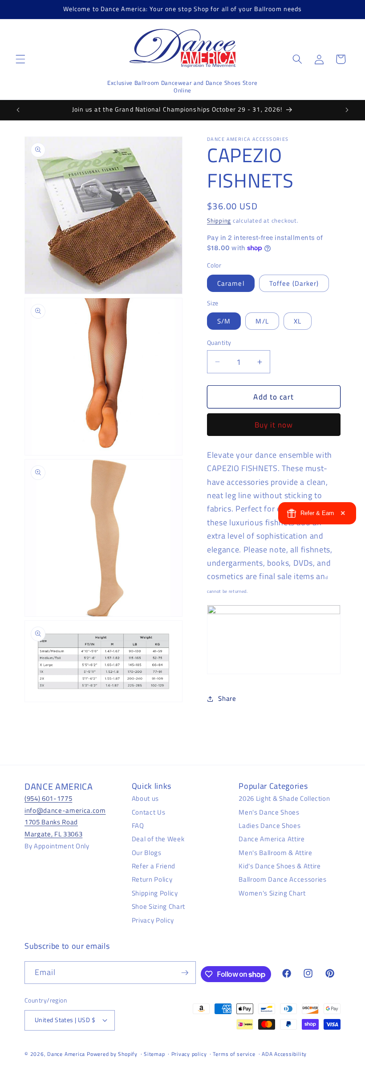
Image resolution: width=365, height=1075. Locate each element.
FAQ (138, 825)
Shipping (219, 220)
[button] (20, 59)
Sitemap (154, 1054)
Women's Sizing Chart (272, 893)
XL (297, 321)
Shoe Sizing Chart (158, 906)
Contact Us (149, 812)
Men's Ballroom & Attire (275, 852)
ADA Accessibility (284, 1054)
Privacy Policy (153, 920)
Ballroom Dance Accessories (282, 879)
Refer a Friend (153, 866)
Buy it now (274, 424)
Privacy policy (189, 1054)
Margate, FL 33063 (53, 834)
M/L (262, 321)
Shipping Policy (155, 893)
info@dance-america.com (65, 810)
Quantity (219, 343)
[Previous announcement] (18, 110)
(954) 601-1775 (48, 798)
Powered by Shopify (112, 1054)
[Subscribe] (184, 972)
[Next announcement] (347, 110)
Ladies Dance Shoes (269, 825)
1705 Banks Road (51, 822)
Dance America (66, 1054)
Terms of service (234, 1054)
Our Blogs (147, 852)
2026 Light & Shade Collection (284, 798)
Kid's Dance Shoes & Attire (279, 866)
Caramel (230, 283)
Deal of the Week (158, 839)
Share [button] (227, 698)
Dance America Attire (271, 839)
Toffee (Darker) (294, 283)
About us (145, 798)
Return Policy (152, 879)
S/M (224, 321)
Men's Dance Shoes (269, 812)
